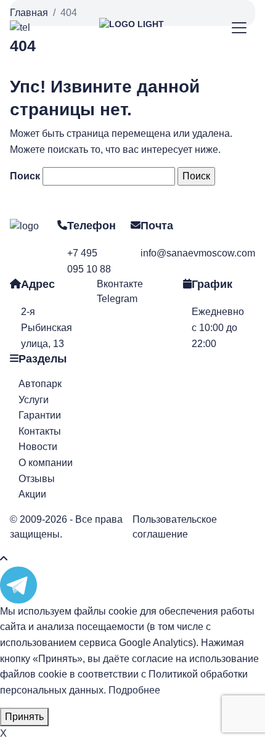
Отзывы (36, 478)
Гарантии (39, 415)
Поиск (25, 176)
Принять (24, 716)
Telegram (117, 298)
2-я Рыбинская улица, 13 (46, 327)
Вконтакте (120, 284)
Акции (32, 494)
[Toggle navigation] (239, 28)
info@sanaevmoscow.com (198, 253)
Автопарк (40, 384)
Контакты (39, 431)
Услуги (33, 400)
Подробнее (134, 690)
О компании (45, 462)
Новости (37, 446)
